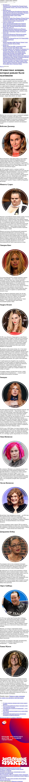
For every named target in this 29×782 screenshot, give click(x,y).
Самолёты (10, 61)
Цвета (11, 63)
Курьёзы (5, 54)
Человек (6, 50)
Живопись (12, 19)
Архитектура (6, 19)
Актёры (5, 29)
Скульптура (19, 20)
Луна (11, 46)
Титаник (20, 62)
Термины (8, 62)
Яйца (18, 43)
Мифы (10, 55)
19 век (23, 7)
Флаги (4, 23)
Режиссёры (6, 31)
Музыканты (6, 30)
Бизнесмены (10, 29)
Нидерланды (18, 25)
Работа (11, 59)
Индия (4, 25)
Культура (6, 16)
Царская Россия (14, 38)
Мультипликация (23, 19)
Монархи (23, 29)
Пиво (4, 58)
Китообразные (18, 11)
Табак (4, 62)
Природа (13, 58)
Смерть (17, 61)
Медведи (9, 12)
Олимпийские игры (8, 57)
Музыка (23, 18)
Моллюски (14, 12)
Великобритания (16, 23)
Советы (21, 61)
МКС (14, 46)
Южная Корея (18, 26)
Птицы (22, 14)
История (6, 4)
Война (12, 51)
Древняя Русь (6, 38)
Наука (5, 33)
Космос (6, 45)
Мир (22, 54)
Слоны (15, 15)
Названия (15, 55)
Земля (8, 46)
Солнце (5, 47)
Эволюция (13, 35)
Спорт (25, 61)
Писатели (11, 30)
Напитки (18, 42)
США (7, 26)
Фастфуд (10, 43)
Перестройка (25, 38)
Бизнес (12, 50)
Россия (6, 37)
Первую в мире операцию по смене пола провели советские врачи (12, 697)
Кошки (4, 12)
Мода (16, 19)
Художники (23, 31)
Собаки (19, 15)
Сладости (5, 43)
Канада (24, 25)
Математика (12, 34)
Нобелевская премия (21, 34)
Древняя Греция (23, 6)
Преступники (23, 30)
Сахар (26, 42)
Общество (26, 55)
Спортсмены (12, 31)
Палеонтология (7, 35)
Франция (12, 26)
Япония (24, 26)
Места (19, 54)
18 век (19, 7)
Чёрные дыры (18, 47)
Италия (13, 25)
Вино (9, 51)
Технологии (14, 62)
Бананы (5, 42)
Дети (16, 51)
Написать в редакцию (17, 781)
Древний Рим (15, 6)
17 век (16, 7)
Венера (5, 46)
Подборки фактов (8, 49)
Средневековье (7, 7)
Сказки (14, 20)
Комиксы (18, 18)
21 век (4, 8)
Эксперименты (20, 35)
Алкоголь (5, 51)
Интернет (12, 53)
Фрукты (15, 43)
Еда (5, 41)
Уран (14, 47)
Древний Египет (7, 6)
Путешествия (6, 59)
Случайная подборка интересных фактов (10, 767)
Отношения (21, 57)
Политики (17, 30)
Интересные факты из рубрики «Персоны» (11, 717)
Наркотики (20, 55)
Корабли (23, 53)
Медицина (10, 54)
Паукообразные (7, 14)
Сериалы (9, 20)
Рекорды (26, 59)
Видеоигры (6, 18)
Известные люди (8, 27)
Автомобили (23, 50)
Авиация (17, 50)
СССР (19, 38)
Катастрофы (18, 53)
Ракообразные (6, 15)
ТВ (23, 20)
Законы (19, 51)
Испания (9, 25)
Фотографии (6, 63)
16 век (12, 7)
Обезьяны (25, 12)
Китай (4, 26)
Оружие (15, 57)
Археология (6, 34)
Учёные (18, 31)
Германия (23, 23)
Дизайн (11, 18)
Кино (14, 18)
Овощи (22, 42)
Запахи (23, 51)
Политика (8, 58)
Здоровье (18, 49)
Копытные (25, 11)
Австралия (9, 23)
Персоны (26, 57)
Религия (5, 61)
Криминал (25, 49)
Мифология (6, 55)
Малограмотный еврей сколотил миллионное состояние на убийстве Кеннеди (14, 714)
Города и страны (8, 22)
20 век (26, 7)
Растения (21, 59)
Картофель (10, 42)
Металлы (15, 54)
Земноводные (11, 11)
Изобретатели (17, 29)
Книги (27, 18)
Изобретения (6, 53)
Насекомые (20, 12)
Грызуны (5, 11)
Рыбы (11, 15)
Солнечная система (21, 46)
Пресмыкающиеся (15, 14)
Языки (20, 63)
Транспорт (25, 62)
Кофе (14, 42)
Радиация (16, 59)
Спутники (9, 47)
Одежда (5, 20)
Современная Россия (8, 39)
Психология (19, 58)
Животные (7, 10)
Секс (14, 61)
